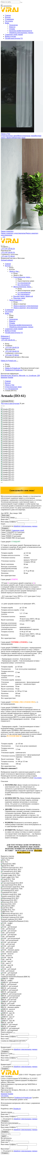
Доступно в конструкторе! (10, 403)
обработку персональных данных (25, 526)
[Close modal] (14, 1032)
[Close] (9, 247)
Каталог (8, 17)
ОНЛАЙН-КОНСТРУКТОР (29, 851)
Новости (12, 27)
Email (3, 524)
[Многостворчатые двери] (32, 287)
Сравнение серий (18, 530)
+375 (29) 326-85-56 (8, 249)
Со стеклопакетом (24, 283)
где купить (4, 1096)
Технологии (13, 25)
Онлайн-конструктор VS (14, 38)
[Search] (4, 245)
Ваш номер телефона (9, 522)
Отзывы (12, 29)
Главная (8, 15)
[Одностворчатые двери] (31, 277)
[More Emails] (17, 361)
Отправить (5, 528)
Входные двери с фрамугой (23, 296)
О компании (9, 19)
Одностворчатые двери (9, 136)
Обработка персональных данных (21, 32)
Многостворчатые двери (26, 136)
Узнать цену (5, 515)
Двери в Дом (5, 134)
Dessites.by (17, 1109)
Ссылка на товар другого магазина (14, 1041)
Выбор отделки (10, 36)
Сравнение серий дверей (14, 34)
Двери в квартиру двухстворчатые (25, 308)
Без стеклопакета (24, 285)
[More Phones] (16, 340)
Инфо (7, 23)
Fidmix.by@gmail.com (12, 368)
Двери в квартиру (7, 231)
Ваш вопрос (5, 1149)
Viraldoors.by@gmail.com (13, 370)
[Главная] (10, 243)
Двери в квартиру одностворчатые (13, 233)
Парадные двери (19, 137)
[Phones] (2, 245)
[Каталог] (12, 266)
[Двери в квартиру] (23, 300)
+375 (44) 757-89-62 (8, 256)
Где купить (9, 21)
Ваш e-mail (5, 1038)
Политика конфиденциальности (20, 31)
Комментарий (6, 1047)
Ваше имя (5, 519)
